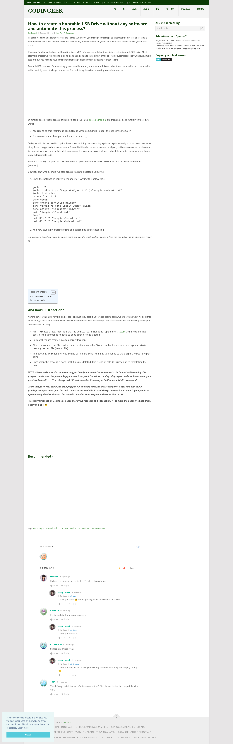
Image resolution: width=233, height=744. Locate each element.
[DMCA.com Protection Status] (163, 60)
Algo (146, 9)
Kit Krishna (74, 664)
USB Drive (64, 528)
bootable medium (97, 120)
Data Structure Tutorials (134, 732)
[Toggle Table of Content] (52, 292)
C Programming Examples (92, 727)
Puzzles (185, 9)
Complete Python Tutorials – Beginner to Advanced (81, 732)
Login (137, 547)
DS (157, 9)
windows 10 (75, 528)
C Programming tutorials (128, 727)
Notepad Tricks (52, 528)
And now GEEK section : (41, 296)
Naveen (73, 596)
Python (170, 9)
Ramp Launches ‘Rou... (115, 3)
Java (134, 9)
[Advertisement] (89, 95)
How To (59, 33)
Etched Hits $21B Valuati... (142, 3)
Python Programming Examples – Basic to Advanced (81, 737)
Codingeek (45, 11)
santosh (73, 630)
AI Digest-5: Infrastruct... (57, 3)
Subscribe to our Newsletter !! (136, 737)
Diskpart (120, 331)
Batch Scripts (38, 528)
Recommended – (37, 300)
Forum (201, 9)
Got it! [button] (28, 735)
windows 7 (86, 528)
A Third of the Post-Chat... (87, 3)
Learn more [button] (23, 728)
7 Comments (69, 33)
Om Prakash (32, 33)
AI (115, 9)
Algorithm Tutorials (58, 727)
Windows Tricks (98, 528)
